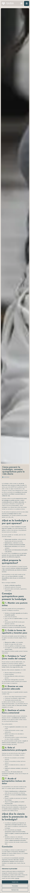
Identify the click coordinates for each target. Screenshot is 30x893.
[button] (21, 3)
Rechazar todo (15, 889)
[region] (15, 879)
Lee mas (17, 878)
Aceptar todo (15, 882)
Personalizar (15, 885)
